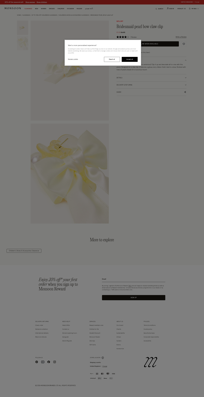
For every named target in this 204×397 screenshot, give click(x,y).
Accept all (129, 59)
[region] (102, 53)
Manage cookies (73, 59)
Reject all (112, 59)
